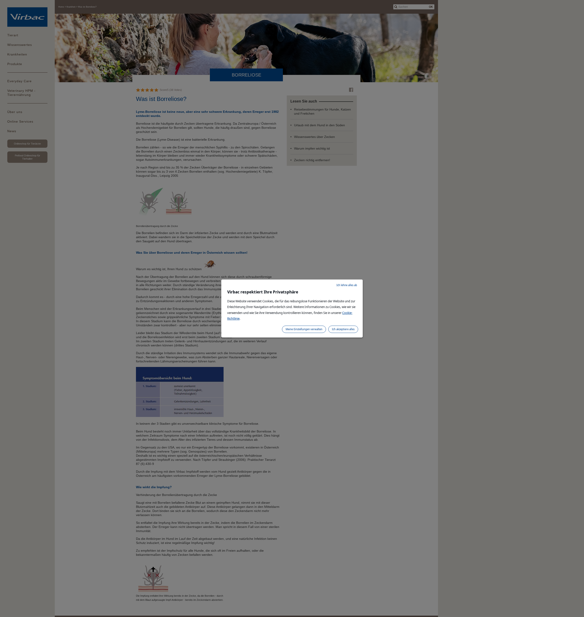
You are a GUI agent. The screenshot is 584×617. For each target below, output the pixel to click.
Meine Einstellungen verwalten (304, 329)
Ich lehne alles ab (346, 285)
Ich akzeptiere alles (343, 329)
